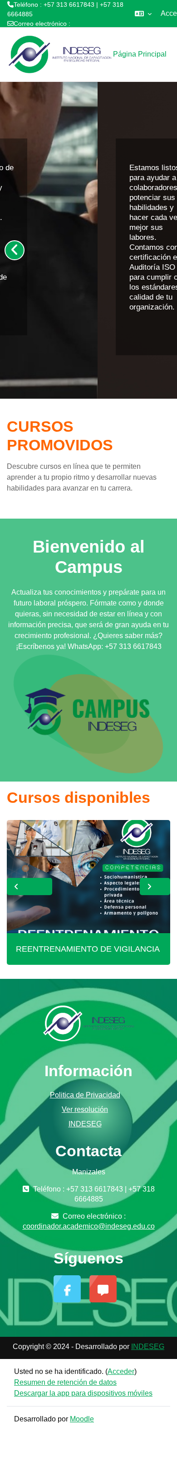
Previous (29, 886)
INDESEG (85, 1124)
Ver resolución (85, 1109)
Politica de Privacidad (85, 1095)
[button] (143, 13)
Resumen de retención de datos (65, 1382)
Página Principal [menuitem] (140, 54)
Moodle (82, 1419)
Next (155, 886)
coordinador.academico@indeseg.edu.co (66, 33)
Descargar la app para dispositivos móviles (83, 1393)
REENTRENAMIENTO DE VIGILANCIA (88, 949)
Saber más (59, 330)
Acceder (121, 1371)
